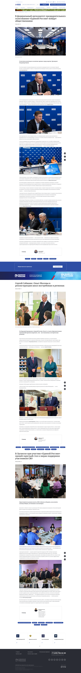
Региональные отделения (40, 7)
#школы (62, 447)
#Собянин (54, 449)
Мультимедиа (55, 7)
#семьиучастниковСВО (58, 622)
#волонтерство (52, 258)
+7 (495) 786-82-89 (58, 653)
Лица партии (23, 7)
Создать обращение (58, 266)
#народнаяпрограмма (54, 447)
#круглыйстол (41, 622)
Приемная (48, 7)
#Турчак (27, 258)
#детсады (27, 449)
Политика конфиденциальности (20, 668)
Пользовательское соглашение (20, 667)
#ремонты (33, 449)
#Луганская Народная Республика (42, 447)
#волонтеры (37, 624)
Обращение (44, 4)
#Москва (18, 447)
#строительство (40, 449)
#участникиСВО (49, 622)
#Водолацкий (44, 624)
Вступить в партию (62, 7)
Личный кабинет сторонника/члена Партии (58, 4)
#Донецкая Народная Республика (28, 447)
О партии (16, 7)
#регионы (34, 622)
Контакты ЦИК (19, 653)
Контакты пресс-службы (32, 653)
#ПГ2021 (46, 258)
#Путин (40, 258)
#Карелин (33, 258)
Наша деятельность (30, 7)
